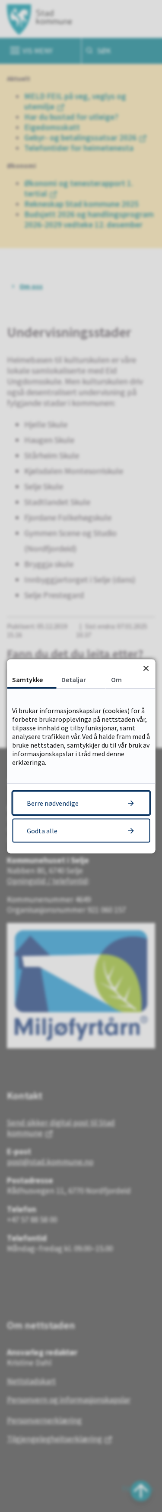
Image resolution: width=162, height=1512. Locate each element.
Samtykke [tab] (27, 679)
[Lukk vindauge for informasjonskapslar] (146, 668)
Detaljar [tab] (73, 679)
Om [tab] (116, 679)
